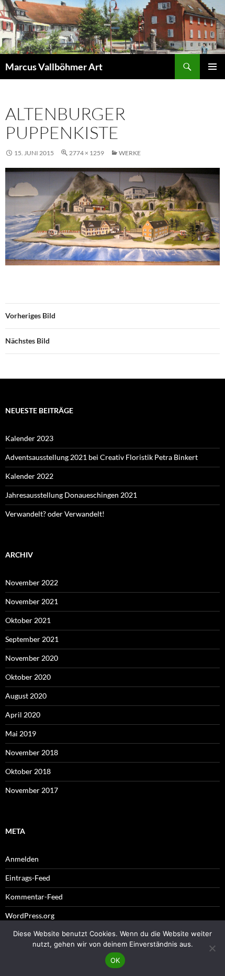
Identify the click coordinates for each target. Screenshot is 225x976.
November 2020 (31, 657)
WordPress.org (29, 915)
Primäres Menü (212, 66)
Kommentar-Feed (34, 896)
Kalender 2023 (29, 438)
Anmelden (22, 858)
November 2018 (31, 752)
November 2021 (31, 601)
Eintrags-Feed (27, 877)
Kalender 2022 (29, 475)
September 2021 (32, 639)
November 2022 (31, 582)
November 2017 (31, 790)
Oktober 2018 (28, 771)
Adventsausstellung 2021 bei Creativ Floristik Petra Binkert (101, 457)
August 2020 (26, 695)
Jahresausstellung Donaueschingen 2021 (71, 494)
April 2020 (22, 714)
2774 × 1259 (86, 153)
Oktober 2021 (28, 620)
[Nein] (212, 948)
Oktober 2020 (28, 676)
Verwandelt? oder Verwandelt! (55, 513)
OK (115, 960)
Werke (130, 153)
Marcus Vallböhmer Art (54, 66)
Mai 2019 (20, 733)
